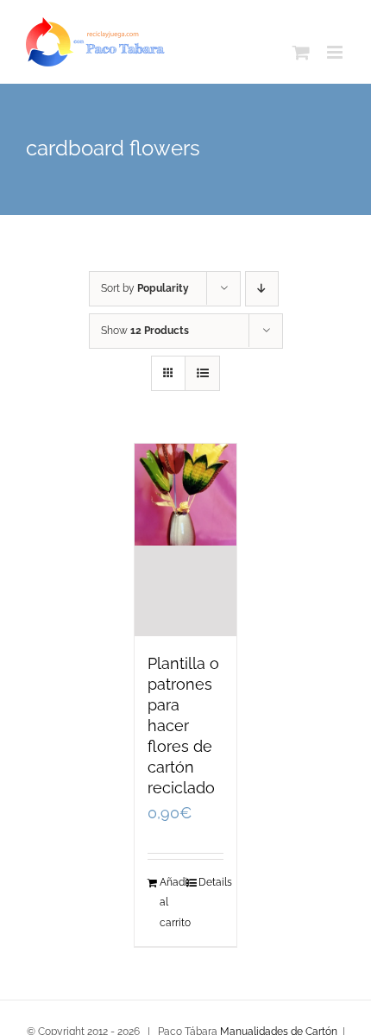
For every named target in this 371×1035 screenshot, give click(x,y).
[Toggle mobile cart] (301, 52)
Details (210, 882)
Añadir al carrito (172, 902)
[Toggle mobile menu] (336, 52)
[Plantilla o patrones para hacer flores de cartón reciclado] (185, 540)
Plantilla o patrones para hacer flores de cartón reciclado (183, 725)
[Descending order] (262, 288)
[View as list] (202, 373)
